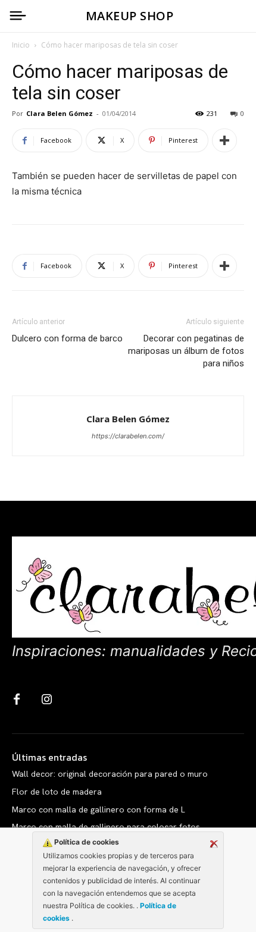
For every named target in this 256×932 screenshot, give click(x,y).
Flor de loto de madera (57, 791)
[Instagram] (46, 700)
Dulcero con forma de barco (67, 338)
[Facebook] (17, 700)
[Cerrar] (213, 844)
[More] (224, 140)
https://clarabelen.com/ (128, 436)
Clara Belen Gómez (59, 113)
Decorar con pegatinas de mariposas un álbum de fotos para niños (186, 351)
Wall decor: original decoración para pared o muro (110, 773)
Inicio (21, 45)
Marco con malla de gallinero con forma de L (98, 809)
